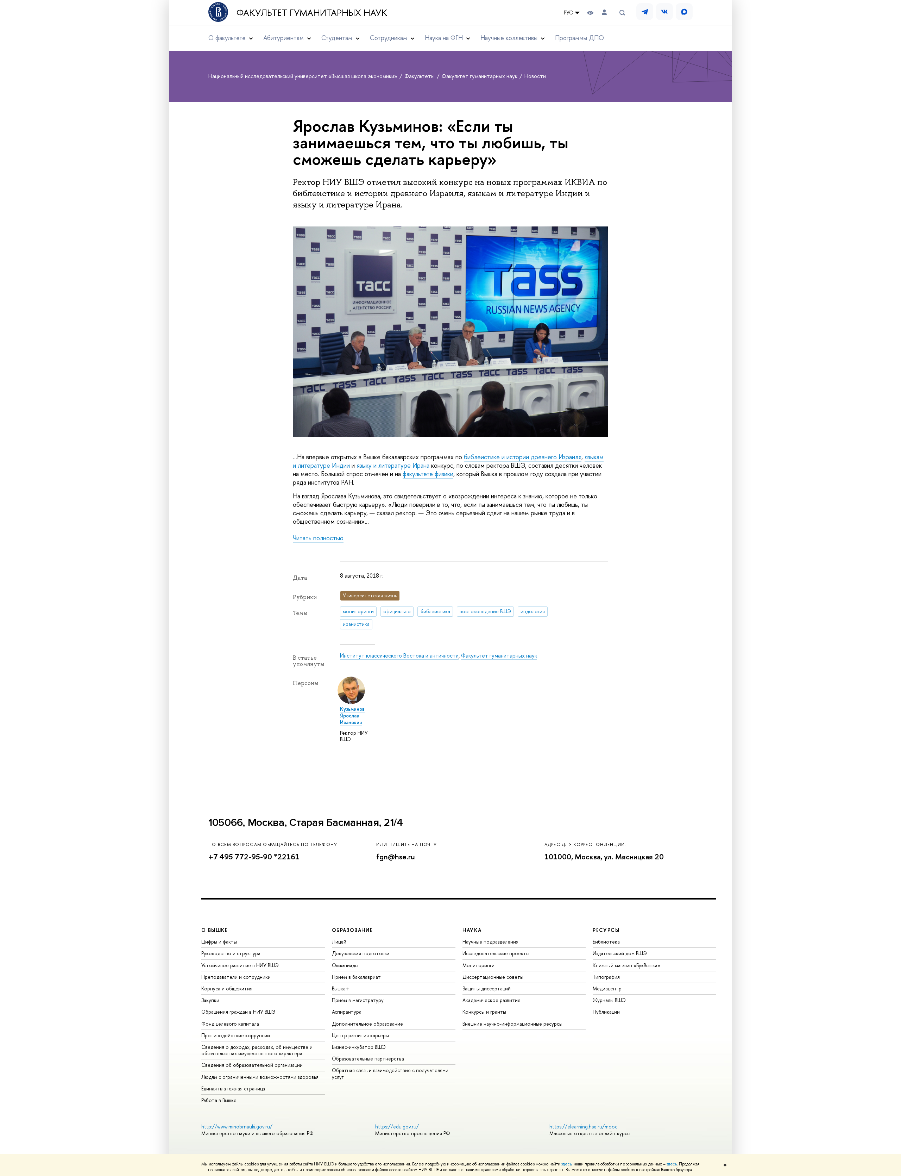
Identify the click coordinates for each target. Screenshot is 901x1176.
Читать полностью (318, 538)
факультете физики (428, 473)
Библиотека (606, 941)
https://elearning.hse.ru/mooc (583, 1126)
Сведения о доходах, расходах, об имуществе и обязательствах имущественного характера (257, 1050)
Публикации (606, 1011)
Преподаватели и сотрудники (236, 976)
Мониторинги (478, 965)
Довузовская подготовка (361, 953)
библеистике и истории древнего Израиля (522, 457)
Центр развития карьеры (360, 1035)
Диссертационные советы (492, 976)
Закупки (210, 1000)
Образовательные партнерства (368, 1058)
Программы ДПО (579, 37)
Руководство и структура (230, 953)
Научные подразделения (490, 941)
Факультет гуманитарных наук (312, 12)
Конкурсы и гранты (484, 1011)
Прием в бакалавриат (356, 976)
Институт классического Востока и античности (399, 655)
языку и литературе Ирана (393, 465)
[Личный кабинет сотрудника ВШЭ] (604, 12)
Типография (606, 976)
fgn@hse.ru (395, 857)
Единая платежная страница (233, 1088)
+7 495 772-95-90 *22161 (254, 857)
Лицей (339, 941)
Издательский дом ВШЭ (620, 953)
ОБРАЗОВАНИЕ (352, 930)
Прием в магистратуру (358, 1000)
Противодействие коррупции (235, 1035)
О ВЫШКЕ (214, 930)
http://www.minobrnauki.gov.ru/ (236, 1126)
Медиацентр (607, 988)
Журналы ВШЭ (609, 1000)
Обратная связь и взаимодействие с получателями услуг (390, 1073)
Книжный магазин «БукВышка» (626, 965)
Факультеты (420, 76)
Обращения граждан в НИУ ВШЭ (238, 1011)
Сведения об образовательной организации (252, 1065)
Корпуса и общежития (226, 988)
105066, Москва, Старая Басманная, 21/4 (305, 822)
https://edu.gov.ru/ (397, 1126)
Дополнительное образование (367, 1023)
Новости (535, 76)
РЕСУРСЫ (606, 930)
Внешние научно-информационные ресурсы (512, 1023)
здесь (566, 1164)
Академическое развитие (491, 1000)
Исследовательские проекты (495, 953)
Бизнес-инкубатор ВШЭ (359, 1047)
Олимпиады (345, 965)
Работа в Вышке (219, 1100)
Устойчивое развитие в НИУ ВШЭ (240, 965)
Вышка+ (340, 988)
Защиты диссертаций (486, 988)
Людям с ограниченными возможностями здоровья (260, 1077)
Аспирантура (346, 1011)
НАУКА (472, 930)
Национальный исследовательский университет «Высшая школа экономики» (303, 76)
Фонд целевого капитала (230, 1023)
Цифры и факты (219, 941)
